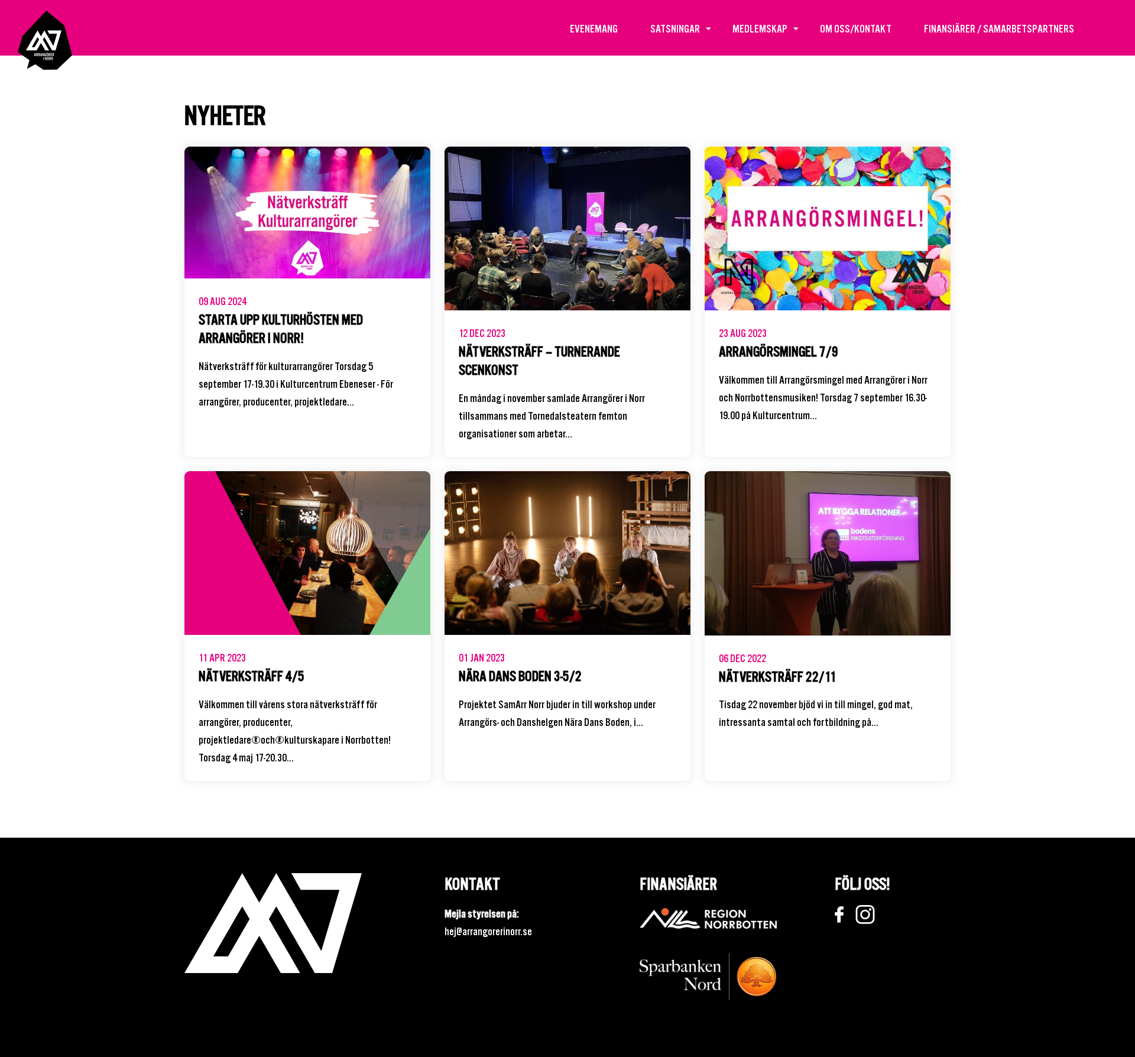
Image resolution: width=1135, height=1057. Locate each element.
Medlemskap (759, 28)
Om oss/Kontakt (855, 28)
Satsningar (675, 28)
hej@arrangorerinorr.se (488, 931)
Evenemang (594, 28)
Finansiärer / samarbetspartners (999, 28)
